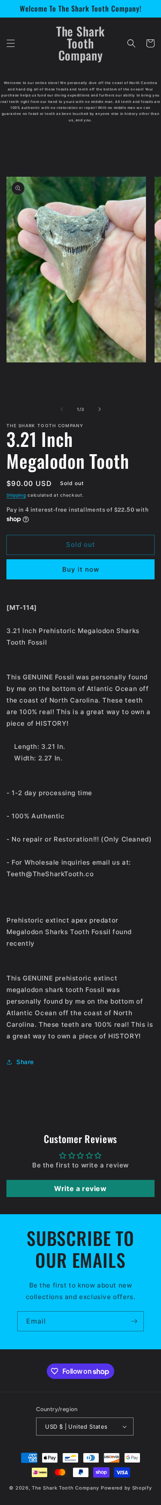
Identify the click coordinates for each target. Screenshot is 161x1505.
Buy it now (80, 569)
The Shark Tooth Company (65, 1488)
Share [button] (25, 1061)
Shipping (16, 495)
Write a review (80, 1188)
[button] (10, 43)
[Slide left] (61, 409)
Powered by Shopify (126, 1488)
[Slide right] (99, 409)
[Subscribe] (134, 1321)
